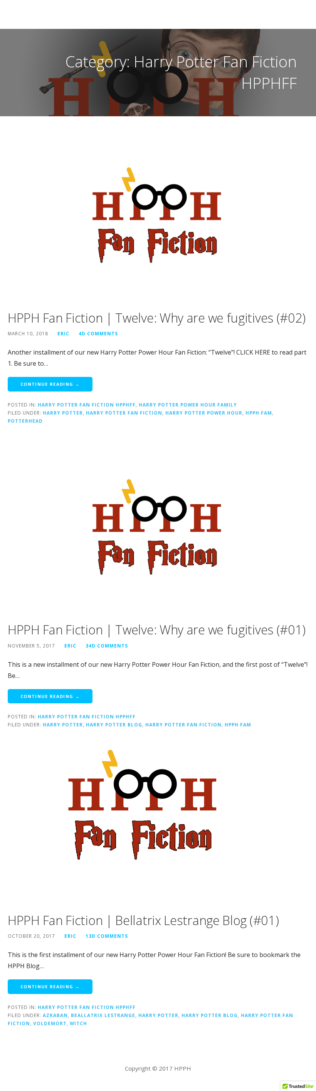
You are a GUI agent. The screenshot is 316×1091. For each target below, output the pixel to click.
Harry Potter (63, 413)
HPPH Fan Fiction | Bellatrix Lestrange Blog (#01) (143, 920)
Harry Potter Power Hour (203, 413)
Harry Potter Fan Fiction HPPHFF (87, 405)
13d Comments (107, 936)
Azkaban (55, 1015)
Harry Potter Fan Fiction (124, 413)
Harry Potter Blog (114, 724)
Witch (78, 1023)
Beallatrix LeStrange (103, 1015)
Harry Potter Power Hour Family (188, 405)
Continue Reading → (50, 384)
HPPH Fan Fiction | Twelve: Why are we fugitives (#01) (157, 629)
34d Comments (107, 646)
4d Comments (98, 333)
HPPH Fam (258, 413)
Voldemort (50, 1023)
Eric (63, 333)
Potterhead (25, 421)
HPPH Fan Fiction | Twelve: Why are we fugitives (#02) (157, 317)
